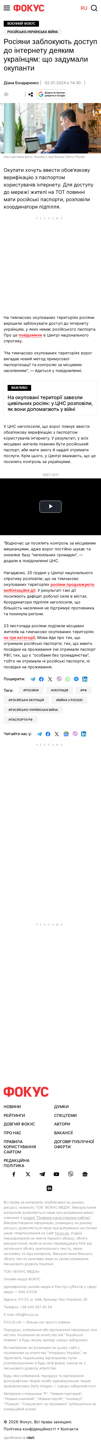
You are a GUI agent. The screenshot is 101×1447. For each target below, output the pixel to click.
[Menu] (7, 8)
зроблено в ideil (19, 1438)
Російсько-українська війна (32, 32)
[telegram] (42, 1174)
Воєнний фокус (21, 23)
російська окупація (27, 700)
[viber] (70, 1174)
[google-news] (85, 1174)
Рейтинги (14, 1115)
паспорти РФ (22, 719)
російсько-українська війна (34, 710)
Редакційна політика (16, 1163)
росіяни (32, 690)
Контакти (69, 1428)
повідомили (30, 335)
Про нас (12, 1132)
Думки (61, 1106)
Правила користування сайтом (20, 1146)
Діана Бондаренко (21, 82)
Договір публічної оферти (74, 1144)
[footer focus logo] (26, 1092)
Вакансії (63, 1132)
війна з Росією (70, 700)
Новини (12, 1106)
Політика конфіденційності (30, 1428)
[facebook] (14, 1174)
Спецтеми (65, 1115)
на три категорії (19, 637)
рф (84, 690)
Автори (62, 1124)
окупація (60, 690)
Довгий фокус (19, 1124)
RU (84, 8)
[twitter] (28, 1174)
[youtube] (56, 1174)
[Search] (94, 8)
